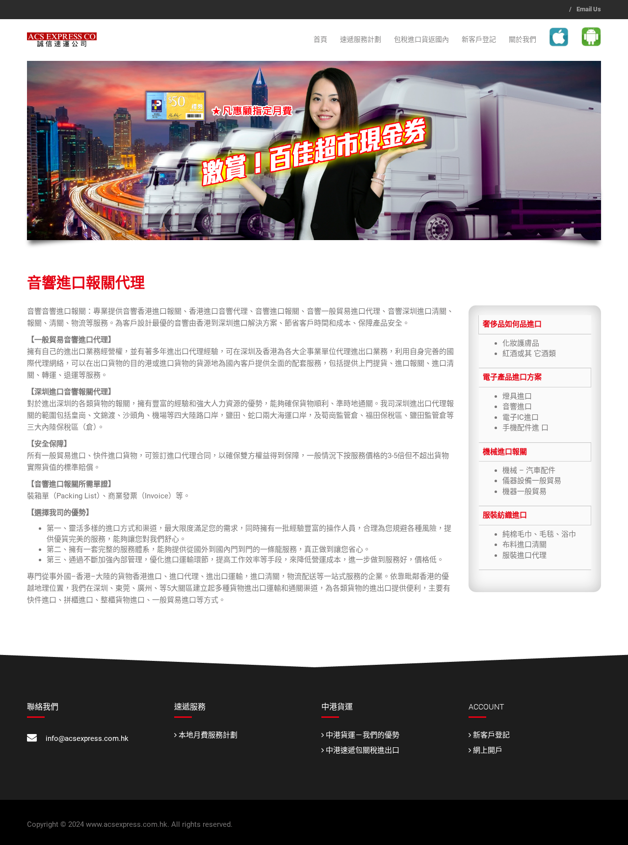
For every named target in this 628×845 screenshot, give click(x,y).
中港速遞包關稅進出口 (362, 750)
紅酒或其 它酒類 (529, 353)
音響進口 (517, 406)
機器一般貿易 (524, 491)
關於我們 (522, 39)
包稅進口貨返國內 (421, 39)
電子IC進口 (520, 417)
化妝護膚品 (520, 343)
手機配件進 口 (525, 427)
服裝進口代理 (524, 555)
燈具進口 (517, 396)
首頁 (320, 39)
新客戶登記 (479, 39)
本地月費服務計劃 (208, 735)
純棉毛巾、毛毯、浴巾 (539, 534)
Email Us (588, 9)
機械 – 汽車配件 (528, 470)
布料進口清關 (524, 544)
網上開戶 (487, 750)
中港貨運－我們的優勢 (362, 735)
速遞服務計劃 (360, 39)
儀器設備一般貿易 (531, 480)
